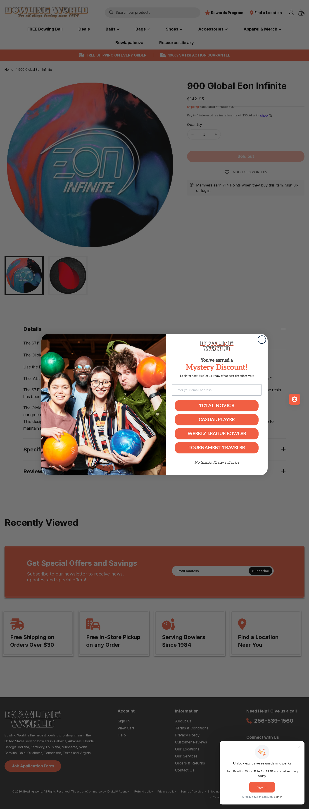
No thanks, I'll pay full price (217, 462)
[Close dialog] (262, 340)
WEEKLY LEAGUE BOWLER (217, 433)
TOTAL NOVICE (216, 405)
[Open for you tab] (294, 399)
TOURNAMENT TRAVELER (217, 447)
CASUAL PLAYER (217, 419)
